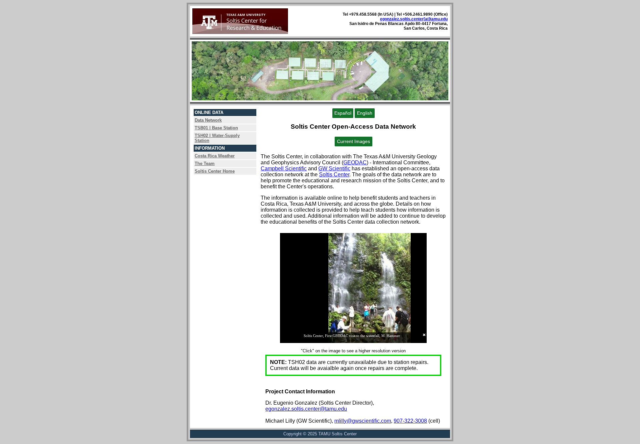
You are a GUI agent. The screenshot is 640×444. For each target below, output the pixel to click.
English (364, 113)
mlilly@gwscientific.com (362, 421)
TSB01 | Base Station (216, 127)
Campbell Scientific (284, 168)
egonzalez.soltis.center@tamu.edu (306, 409)
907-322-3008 (410, 421)
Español (342, 113)
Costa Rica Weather (215, 155)
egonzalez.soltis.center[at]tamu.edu (414, 19)
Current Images (353, 141)
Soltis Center (334, 174)
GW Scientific (334, 168)
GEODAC (355, 162)
